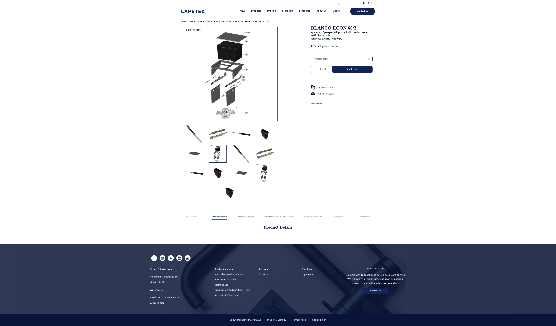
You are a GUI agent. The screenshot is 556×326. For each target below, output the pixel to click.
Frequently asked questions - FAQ (232, 290)
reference (316, 38)
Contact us (362, 11)
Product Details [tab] (219, 217)
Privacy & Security (276, 320)
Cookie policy (319, 320)
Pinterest (171, 258)
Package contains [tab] (245, 217)
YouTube (162, 258)
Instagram (179, 258)
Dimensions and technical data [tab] (278, 217)
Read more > (316, 104)
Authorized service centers (229, 274)
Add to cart (352, 69)
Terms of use (221, 285)
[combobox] (342, 59)
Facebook (154, 258)
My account (308, 274)
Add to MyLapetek (325, 88)
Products (263, 274)
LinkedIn (188, 258)
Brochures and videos (226, 279)
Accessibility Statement (227, 295)
